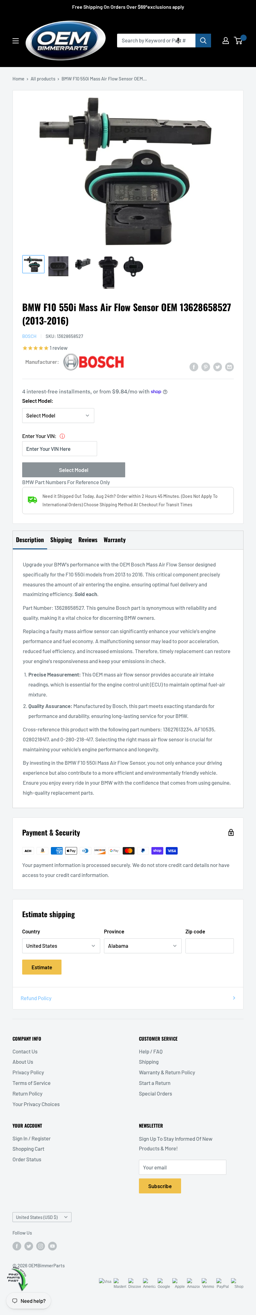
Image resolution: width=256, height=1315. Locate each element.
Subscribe (160, 1186)
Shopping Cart (28, 1148)
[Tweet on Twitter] (217, 367)
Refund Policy (36, 998)
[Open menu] (15, 40)
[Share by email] (229, 367)
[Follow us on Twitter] (28, 1245)
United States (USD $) (36, 1217)
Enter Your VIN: (39, 436)
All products (43, 78)
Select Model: (37, 400)
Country (31, 931)
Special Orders (155, 1093)
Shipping (149, 1061)
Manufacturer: (42, 362)
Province (114, 931)
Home (18, 78)
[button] (178, 40)
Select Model (73, 470)
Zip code (195, 931)
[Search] (203, 40)
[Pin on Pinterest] (205, 367)
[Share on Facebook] (194, 367)
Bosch (29, 336)
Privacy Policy (28, 1072)
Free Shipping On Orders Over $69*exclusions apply (128, 7)
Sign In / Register (31, 1138)
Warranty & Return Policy (167, 1072)
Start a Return (154, 1083)
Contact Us (24, 1051)
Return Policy (27, 1093)
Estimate (42, 967)
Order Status (26, 1159)
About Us (22, 1061)
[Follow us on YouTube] (52, 1245)
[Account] (226, 40)
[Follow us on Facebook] (16, 1245)
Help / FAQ (151, 1051)
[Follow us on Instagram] (40, 1245)
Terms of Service (31, 1083)
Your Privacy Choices (36, 1104)
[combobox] (156, 40)
